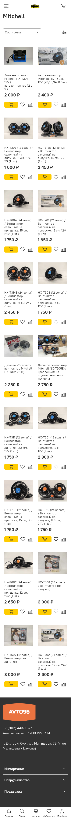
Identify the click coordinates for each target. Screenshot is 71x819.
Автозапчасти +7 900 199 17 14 (26, 733)
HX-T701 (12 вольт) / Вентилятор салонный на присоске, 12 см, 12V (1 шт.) (52, 227)
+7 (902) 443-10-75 (17, 728)
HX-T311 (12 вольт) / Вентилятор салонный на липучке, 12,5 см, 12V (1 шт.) (17, 444)
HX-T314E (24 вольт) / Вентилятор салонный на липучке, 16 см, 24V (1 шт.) (18, 299)
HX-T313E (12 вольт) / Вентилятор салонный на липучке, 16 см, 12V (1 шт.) (51, 154)
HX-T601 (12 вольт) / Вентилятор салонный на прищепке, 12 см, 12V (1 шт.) (52, 444)
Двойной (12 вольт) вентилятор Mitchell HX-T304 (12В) (18, 368)
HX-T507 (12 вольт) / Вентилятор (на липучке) (18, 658)
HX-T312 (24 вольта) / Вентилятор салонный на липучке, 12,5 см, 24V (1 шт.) (52, 516)
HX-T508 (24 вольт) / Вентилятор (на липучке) (51, 585)
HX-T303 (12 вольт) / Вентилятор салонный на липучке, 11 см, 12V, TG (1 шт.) (18, 154)
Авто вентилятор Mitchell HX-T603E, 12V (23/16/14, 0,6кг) (52, 78)
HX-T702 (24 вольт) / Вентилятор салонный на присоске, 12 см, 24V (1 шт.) (52, 661)
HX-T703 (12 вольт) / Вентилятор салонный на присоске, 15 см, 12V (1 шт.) (18, 516)
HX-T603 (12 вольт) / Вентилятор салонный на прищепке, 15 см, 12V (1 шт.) (52, 299)
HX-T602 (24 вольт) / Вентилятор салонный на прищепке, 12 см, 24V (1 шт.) (17, 589)
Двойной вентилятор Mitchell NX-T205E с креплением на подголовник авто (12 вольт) (52, 372)
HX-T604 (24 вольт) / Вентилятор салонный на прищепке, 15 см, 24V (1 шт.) (17, 227)
